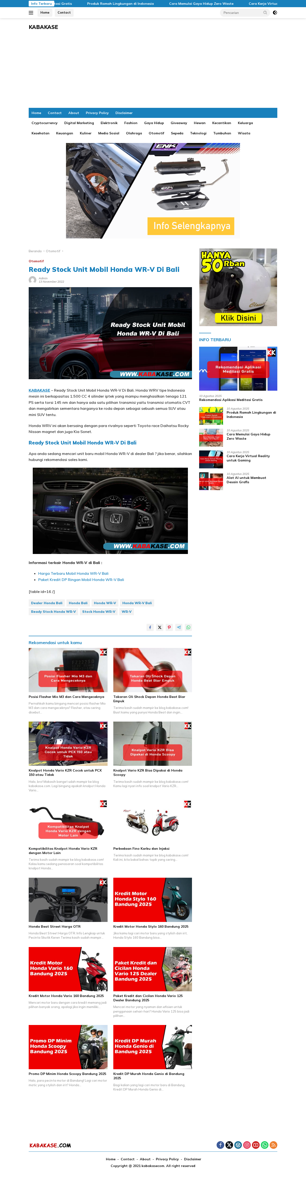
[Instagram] (247, 1145)
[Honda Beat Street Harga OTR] (68, 900)
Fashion (130, 123)
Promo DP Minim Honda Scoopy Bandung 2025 (67, 1074)
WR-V (126, 611)
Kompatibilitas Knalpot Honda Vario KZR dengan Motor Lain (63, 850)
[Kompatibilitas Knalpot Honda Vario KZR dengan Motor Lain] (68, 822)
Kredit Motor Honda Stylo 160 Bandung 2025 (150, 926)
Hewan (200, 123)
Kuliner (86, 133)
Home (44, 12)
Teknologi (198, 133)
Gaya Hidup (154, 123)
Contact (64, 12)
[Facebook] (220, 1145)
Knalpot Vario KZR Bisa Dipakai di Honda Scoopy (147, 772)
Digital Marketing (79, 123)
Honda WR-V (105, 603)
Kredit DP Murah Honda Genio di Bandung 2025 (148, 1076)
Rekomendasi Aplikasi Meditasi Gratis (230, 400)
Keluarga (245, 123)
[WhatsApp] (264, 1145)
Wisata (244, 133)
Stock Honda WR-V (98, 611)
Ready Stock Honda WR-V (53, 611)
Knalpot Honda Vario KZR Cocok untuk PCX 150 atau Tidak (65, 772)
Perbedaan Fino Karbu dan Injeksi (141, 848)
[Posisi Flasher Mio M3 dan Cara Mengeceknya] (68, 670)
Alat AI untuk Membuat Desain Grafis (246, 480)
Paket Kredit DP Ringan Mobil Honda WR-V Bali (81, 579)
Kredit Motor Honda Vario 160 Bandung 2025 (66, 996)
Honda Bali (78, 603)
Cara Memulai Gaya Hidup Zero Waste (172, 3)
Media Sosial (108, 133)
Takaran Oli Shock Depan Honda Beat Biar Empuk (149, 699)
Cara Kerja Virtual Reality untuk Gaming (253, 3)
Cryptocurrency (45, 123)
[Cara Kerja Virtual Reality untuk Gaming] (211, 459)
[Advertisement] (153, 71)
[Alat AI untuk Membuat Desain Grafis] (211, 481)
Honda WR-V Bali (137, 603)
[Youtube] (256, 1145)
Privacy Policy (97, 113)
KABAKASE (43, 27)
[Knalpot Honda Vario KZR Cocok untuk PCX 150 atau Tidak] (68, 744)
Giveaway (179, 123)
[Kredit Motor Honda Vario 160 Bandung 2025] (68, 969)
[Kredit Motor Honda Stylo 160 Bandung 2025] (152, 900)
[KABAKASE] (50, 1145)
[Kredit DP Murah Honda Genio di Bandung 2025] (152, 1047)
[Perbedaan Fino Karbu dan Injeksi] (152, 822)
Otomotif (156, 133)
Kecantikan (221, 123)
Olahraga (134, 133)
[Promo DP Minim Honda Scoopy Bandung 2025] (68, 1047)
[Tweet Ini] (159, 627)
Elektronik (109, 123)
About (73, 113)
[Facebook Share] (150, 627)
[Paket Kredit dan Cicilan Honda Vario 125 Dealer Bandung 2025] (152, 969)
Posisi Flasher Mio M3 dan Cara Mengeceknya (66, 697)
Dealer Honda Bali (46, 603)
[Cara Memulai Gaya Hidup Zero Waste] (211, 438)
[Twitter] (229, 1145)
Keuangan (64, 133)
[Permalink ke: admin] (32, 279)
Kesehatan (40, 133)
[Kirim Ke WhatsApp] (188, 627)
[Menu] (32, 13)
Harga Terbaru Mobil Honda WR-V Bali (73, 573)
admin (43, 278)
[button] (265, 12)
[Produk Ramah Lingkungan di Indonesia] (211, 416)
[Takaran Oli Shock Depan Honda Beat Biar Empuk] (152, 670)
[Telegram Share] (178, 627)
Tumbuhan (222, 133)
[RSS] (273, 1145)
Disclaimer (124, 113)
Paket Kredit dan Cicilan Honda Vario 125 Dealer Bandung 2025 (148, 998)
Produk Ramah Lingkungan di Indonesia (91, 3)
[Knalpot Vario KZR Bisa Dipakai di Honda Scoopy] (152, 744)
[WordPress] (238, 1145)
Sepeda (177, 133)
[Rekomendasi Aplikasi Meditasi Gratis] (238, 369)
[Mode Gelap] (275, 13)
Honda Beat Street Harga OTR (55, 926)
